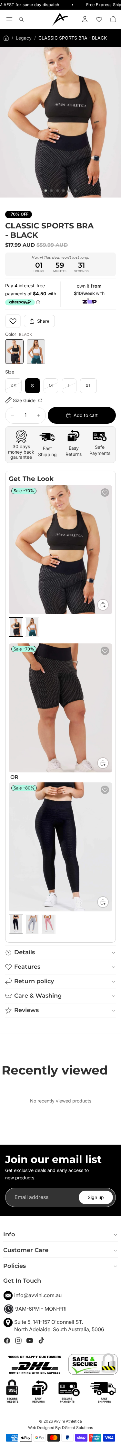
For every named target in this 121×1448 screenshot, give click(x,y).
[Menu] (9, 19)
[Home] (6, 38)
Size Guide (25, 400)
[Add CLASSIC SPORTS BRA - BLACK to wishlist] (105, 492)
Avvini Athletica (68, 1421)
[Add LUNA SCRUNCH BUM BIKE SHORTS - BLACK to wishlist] (105, 651)
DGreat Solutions (77, 1427)
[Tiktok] (41, 1340)
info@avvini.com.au (38, 1295)
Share (43, 321)
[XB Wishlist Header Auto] (99, 19)
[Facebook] (7, 1340)
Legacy (24, 38)
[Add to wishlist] (13, 321)
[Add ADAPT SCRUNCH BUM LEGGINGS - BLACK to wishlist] (105, 790)
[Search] (21, 19)
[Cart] (113, 19)
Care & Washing (38, 995)
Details (24, 952)
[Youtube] (30, 1340)
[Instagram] (18, 1340)
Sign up (96, 1197)
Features (27, 966)
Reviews (26, 1010)
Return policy (34, 981)
